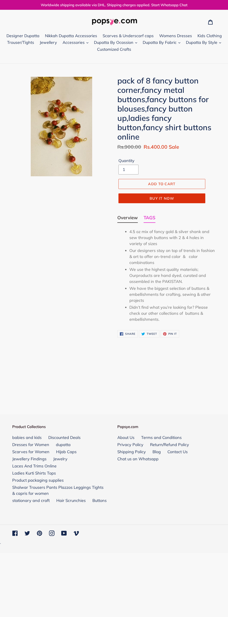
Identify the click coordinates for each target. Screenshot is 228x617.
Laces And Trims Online (34, 466)
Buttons (99, 500)
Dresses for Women (30, 444)
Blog (157, 451)
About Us (125, 437)
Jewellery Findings (29, 458)
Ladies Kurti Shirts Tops (34, 473)
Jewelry (60, 458)
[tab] (127, 218)
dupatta (63, 444)
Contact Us (177, 451)
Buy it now (162, 198)
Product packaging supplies (38, 480)
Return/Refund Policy (169, 444)
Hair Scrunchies (71, 500)
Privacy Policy (130, 444)
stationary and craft (31, 500)
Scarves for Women (30, 451)
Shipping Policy (131, 451)
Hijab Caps (66, 451)
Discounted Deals (64, 437)
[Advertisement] (114, 371)
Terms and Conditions (161, 437)
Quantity (126, 160)
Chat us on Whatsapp (138, 458)
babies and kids (27, 437)
